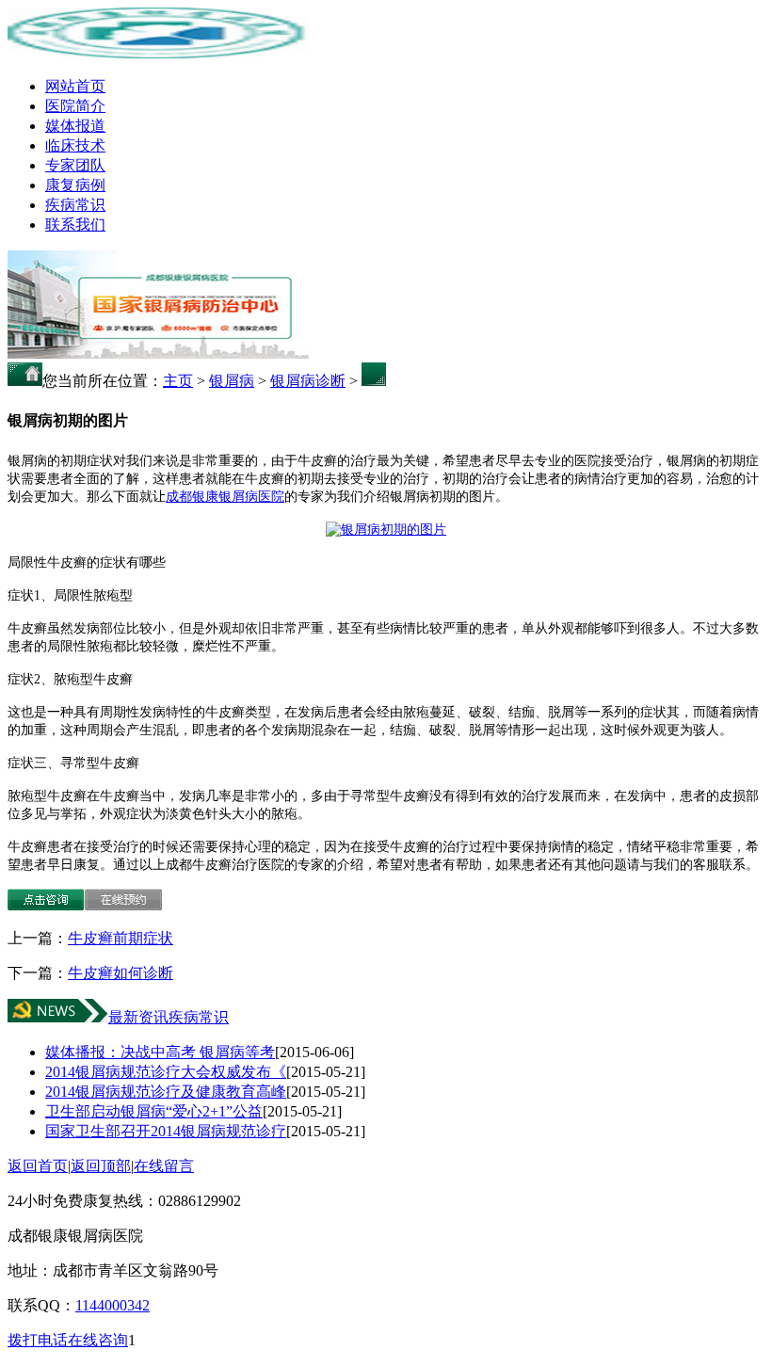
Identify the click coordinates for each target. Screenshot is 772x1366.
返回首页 (38, 1166)
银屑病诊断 (308, 381)
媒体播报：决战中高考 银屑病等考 (160, 1052)
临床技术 (75, 145)
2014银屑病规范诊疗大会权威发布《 (165, 1072)
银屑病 (231, 381)
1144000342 (112, 1305)
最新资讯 (138, 1017)
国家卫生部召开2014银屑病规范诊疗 (165, 1131)
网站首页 (75, 86)
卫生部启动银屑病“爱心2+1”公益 (154, 1111)
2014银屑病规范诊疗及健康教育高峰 (165, 1092)
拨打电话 (38, 1340)
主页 (178, 381)
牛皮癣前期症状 (120, 938)
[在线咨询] (46, 905)
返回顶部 (101, 1166)
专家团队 (75, 165)
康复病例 (75, 185)
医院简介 (75, 106)
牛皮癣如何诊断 (120, 973)
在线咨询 (98, 1340)
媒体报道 (75, 126)
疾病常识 (75, 205)
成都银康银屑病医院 (225, 497)
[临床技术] (158, 354)
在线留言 (164, 1166)
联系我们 (75, 225)
